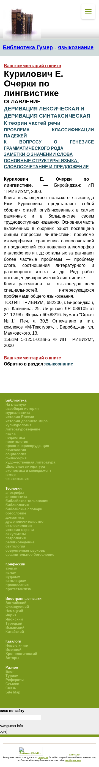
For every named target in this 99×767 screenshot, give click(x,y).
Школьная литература (25, 466)
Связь (11, 688)
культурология (19, 425)
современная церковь (25, 550)
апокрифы (15, 492)
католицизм (16, 581)
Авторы (12, 658)
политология (17, 442)
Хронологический (21, 654)
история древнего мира (27, 421)
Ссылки (12, 684)
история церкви (20, 530)
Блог (10, 672)
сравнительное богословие (30, 554)
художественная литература (30, 462)
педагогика (15, 437)
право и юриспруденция (27, 446)
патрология (16, 538)
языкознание (76, 47)
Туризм (12, 676)
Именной (13, 649)
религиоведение (20, 542)
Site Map (13, 692)
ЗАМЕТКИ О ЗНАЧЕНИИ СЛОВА (38, 154)
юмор (11, 475)
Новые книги (17, 645)
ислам (11, 572)
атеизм (12, 568)
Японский (14, 619)
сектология (15, 546)
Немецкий (14, 611)
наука (10, 433)
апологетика (16, 497)
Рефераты (15, 680)
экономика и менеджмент (28, 470)
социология (16, 454)
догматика (15, 517)
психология (16, 450)
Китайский (15, 632)
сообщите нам (73, 760)
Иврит (11, 615)
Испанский (15, 627)
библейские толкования (27, 501)
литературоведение (23, 429)
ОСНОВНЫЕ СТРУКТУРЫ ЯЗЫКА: (41, 160)
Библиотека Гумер (28, 47)
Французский (17, 607)
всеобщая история (22, 408)
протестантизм (19, 589)
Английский (16, 603)
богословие (16, 513)
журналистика (18, 413)
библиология (17, 505)
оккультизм (16, 534)
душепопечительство (24, 521)
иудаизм (13, 576)
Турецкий (14, 623)
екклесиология (19, 526)
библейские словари (24, 509)
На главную (16, 404)
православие (17, 585)
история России (20, 417)
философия (16, 458)
